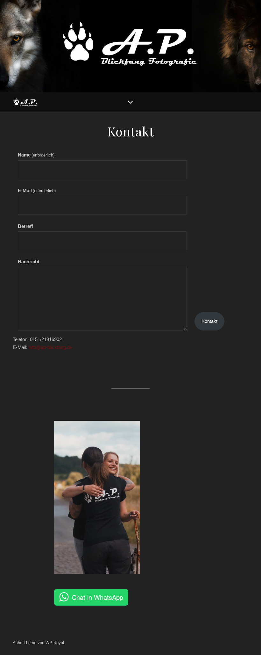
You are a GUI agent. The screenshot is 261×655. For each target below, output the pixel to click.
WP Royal (55, 642)
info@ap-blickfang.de (50, 347)
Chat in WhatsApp (97, 597)
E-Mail (37, 190)
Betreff (25, 226)
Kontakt (209, 321)
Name (36, 154)
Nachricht (28, 261)
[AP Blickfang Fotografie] (25, 102)
